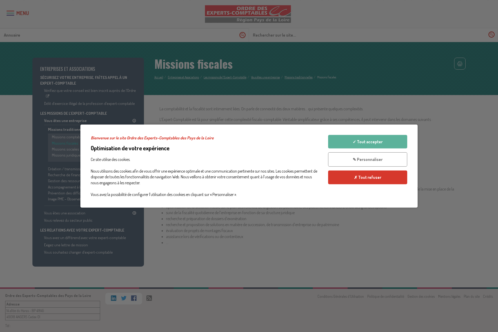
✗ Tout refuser (367, 177)
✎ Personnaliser (368, 159)
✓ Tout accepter (368, 141)
